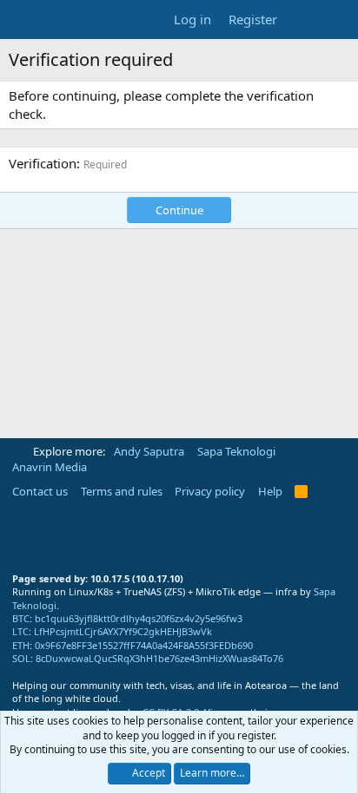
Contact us (40, 491)
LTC (20, 631)
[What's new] (303, 19)
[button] (18, 451)
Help (270, 491)
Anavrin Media (49, 467)
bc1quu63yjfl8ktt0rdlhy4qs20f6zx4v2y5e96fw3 (138, 618)
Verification (42, 163)
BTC (21, 618)
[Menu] (23, 20)
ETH (21, 645)
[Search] (338, 19)
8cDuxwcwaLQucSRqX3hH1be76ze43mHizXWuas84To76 (159, 658)
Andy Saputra (149, 451)
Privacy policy (210, 491)
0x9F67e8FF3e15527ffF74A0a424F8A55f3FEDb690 (144, 645)
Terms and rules (121, 491)
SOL (21, 658)
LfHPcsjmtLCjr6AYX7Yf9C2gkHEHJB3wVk (123, 631)
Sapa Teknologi (236, 451)
